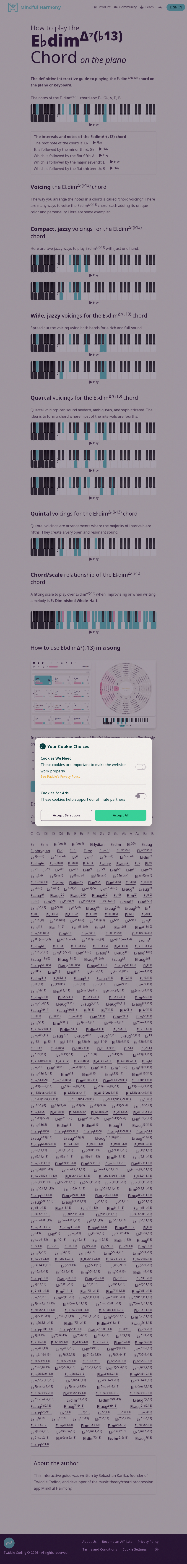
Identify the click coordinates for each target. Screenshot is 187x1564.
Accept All (121, 815)
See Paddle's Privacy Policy (60, 776)
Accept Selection (66, 815)
